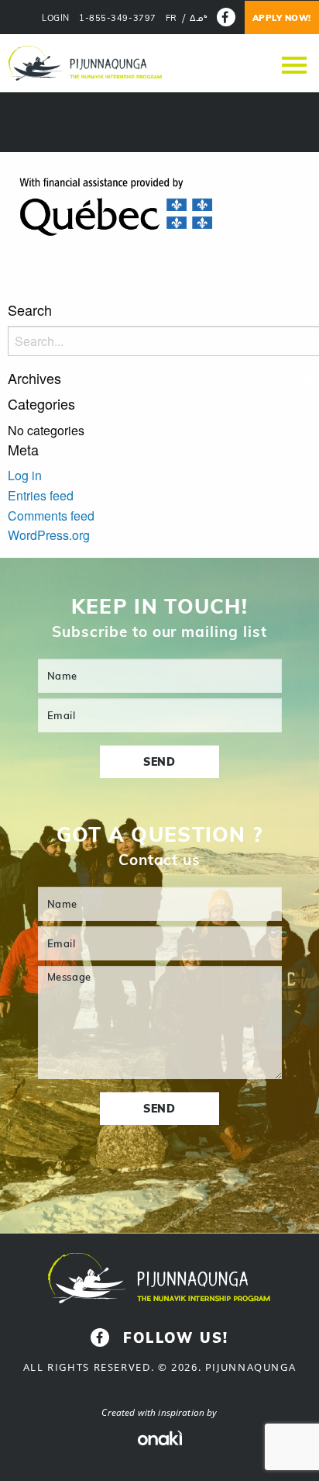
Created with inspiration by (159, 1412)
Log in (25, 475)
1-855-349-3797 (117, 18)
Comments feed (51, 515)
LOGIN (56, 18)
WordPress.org (49, 535)
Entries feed (41, 495)
